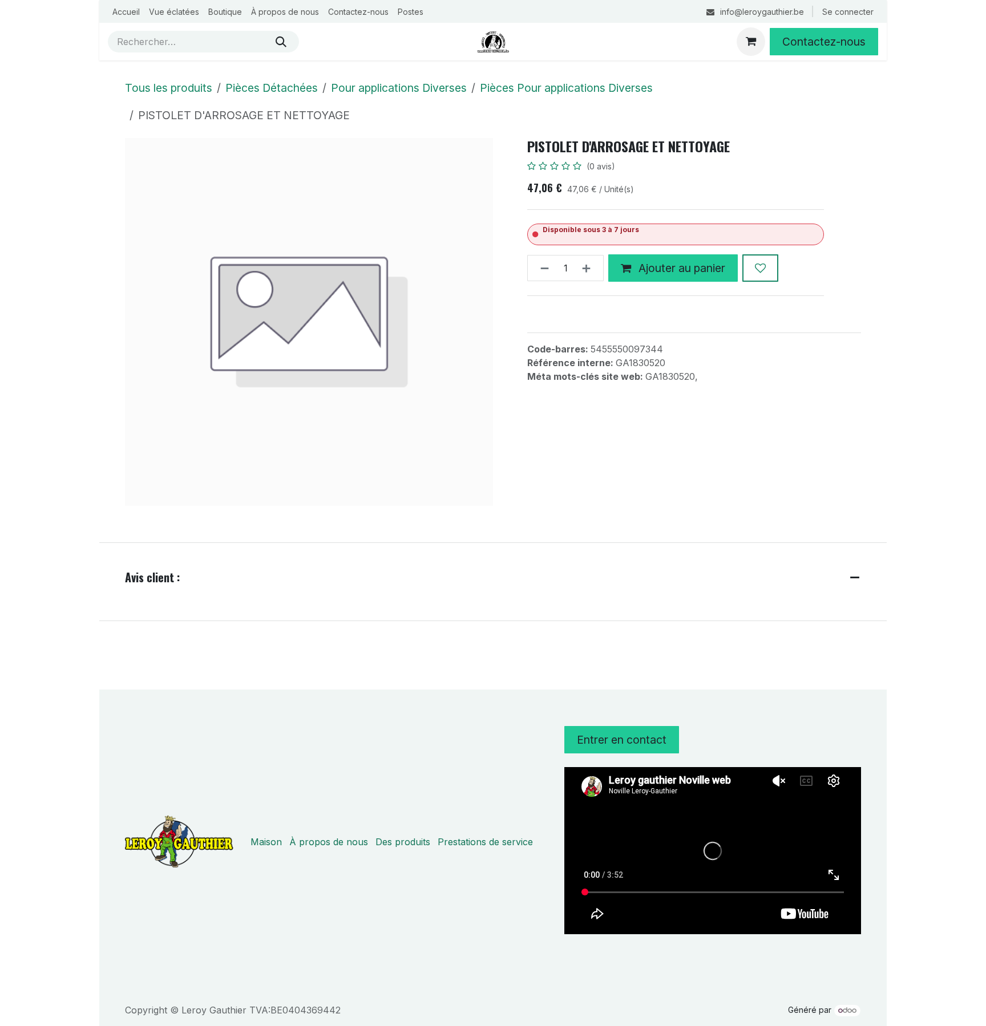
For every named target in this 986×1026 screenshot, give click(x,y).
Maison (266, 841)
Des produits (402, 841)
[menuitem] (126, 11)
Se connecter (848, 12)
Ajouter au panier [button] (680, 268)
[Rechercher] (281, 41)
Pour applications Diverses (399, 88)
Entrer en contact (621, 740)
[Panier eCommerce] (751, 41)
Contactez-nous (824, 41)
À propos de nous (328, 841)
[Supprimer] (541, 268)
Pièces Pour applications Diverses (566, 88)
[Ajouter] (589, 268)
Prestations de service (485, 841)
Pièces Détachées (271, 88)
